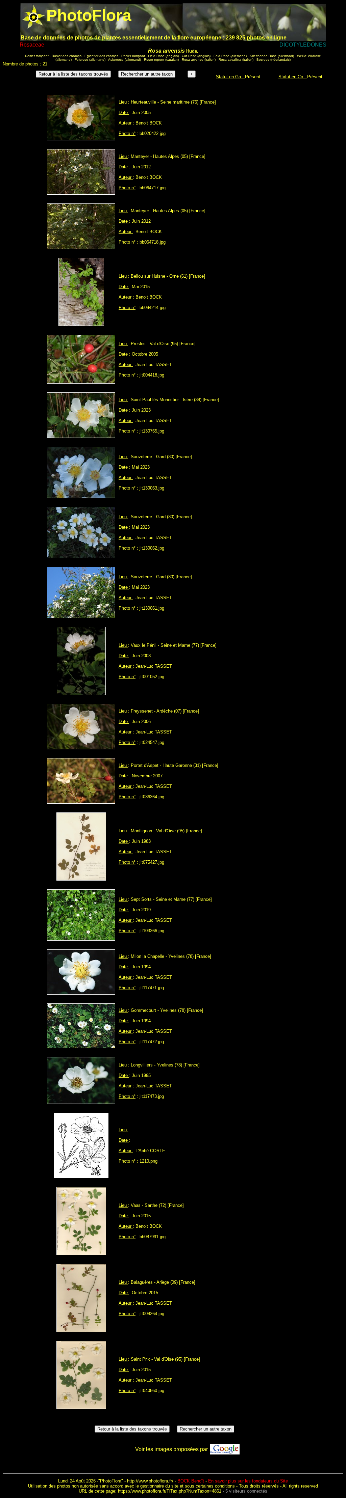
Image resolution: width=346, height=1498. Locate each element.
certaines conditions (215, 1486)
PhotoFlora (110, 1480)
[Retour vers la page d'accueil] (33, 15)
